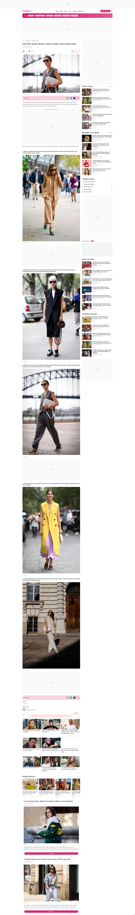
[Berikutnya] (80, 784)
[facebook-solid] (71, 98)
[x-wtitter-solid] (74, 98)
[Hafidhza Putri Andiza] (24, 709)
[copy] (78, 98)
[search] (99, 11)
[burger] (111, 11)
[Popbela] (28, 11)
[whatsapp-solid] (68, 98)
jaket (65, 905)
